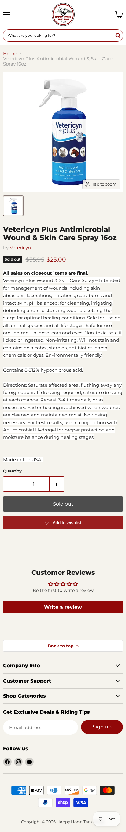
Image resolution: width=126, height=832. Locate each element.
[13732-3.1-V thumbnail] (13, 206)
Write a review (63, 607)
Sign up (102, 727)
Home (10, 53)
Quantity (12, 471)
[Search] (118, 35)
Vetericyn (20, 247)
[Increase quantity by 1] (57, 484)
